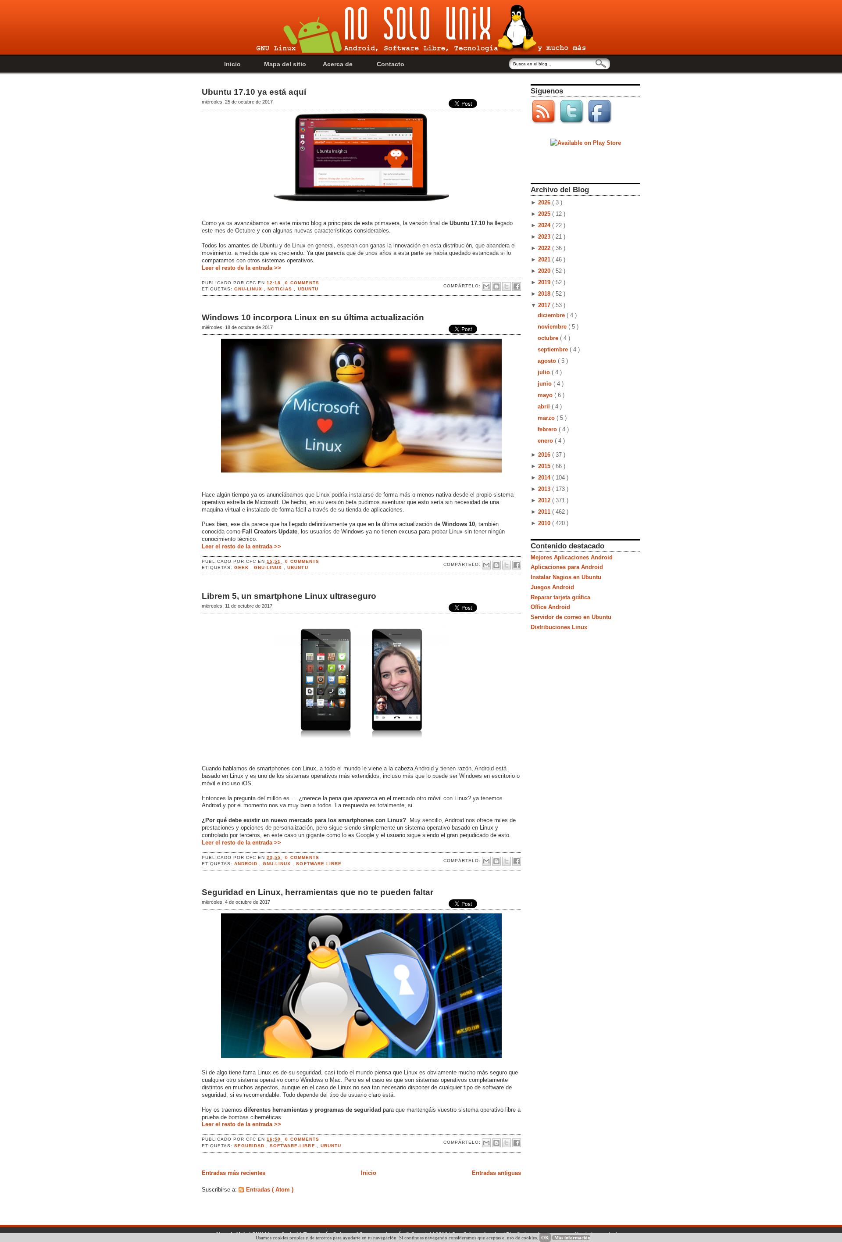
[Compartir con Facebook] (516, 286)
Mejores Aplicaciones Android (572, 557)
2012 (545, 500)
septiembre (554, 349)
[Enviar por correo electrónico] (486, 286)
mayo (546, 395)
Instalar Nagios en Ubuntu (566, 577)
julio (545, 372)
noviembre (553, 326)
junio (545, 383)
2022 (545, 248)
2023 (545, 236)
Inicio (232, 64)
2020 (545, 271)
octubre (549, 338)
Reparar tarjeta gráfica (560, 597)
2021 (545, 259)
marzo (547, 418)
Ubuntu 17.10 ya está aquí (254, 92)
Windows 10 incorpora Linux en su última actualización (313, 317)
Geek (242, 567)
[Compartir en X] (506, 286)
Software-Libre (293, 1145)
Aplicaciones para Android (567, 567)
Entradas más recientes (233, 1173)
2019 (545, 282)
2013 (545, 489)
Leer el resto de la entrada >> (241, 268)
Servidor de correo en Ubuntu (571, 617)
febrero (548, 429)
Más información (572, 1237)
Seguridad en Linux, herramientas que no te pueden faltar (317, 892)
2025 (545, 214)
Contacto (390, 64)
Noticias (281, 288)
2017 (545, 305)
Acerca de (338, 64)
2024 (545, 225)
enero (546, 440)
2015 (545, 466)
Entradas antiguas (496, 1173)
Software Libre (318, 863)
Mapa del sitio (285, 64)
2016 (545, 454)
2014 (545, 477)
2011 (545, 511)
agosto (548, 361)
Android (246, 863)
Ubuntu (308, 288)
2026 (545, 202)
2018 (545, 293)
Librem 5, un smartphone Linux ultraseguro (289, 596)
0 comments (302, 282)
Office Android (550, 607)
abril (545, 406)
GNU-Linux (249, 288)
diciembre (552, 315)
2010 (545, 523)
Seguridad (250, 1145)
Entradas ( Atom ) (269, 1189)
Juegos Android (552, 587)
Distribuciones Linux (559, 627)
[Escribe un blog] (496, 286)
